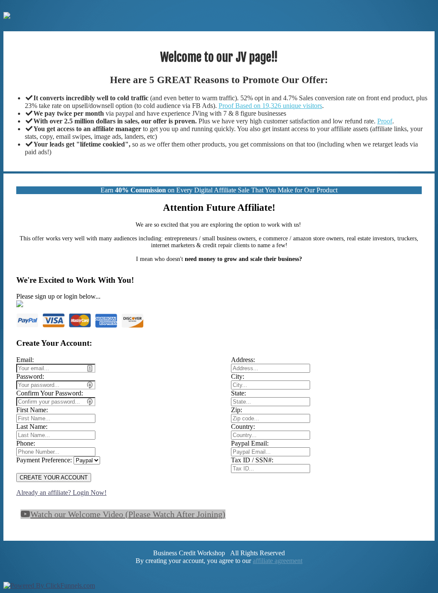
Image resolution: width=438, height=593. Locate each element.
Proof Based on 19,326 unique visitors (270, 105)
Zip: (236, 409)
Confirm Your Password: (49, 393)
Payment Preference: (44, 460)
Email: (25, 359)
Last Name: (31, 426)
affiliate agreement (277, 560)
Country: (243, 426)
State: (238, 393)
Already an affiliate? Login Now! (61, 492)
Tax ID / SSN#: (252, 460)
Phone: (25, 443)
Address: (243, 359)
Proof (384, 121)
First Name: (32, 409)
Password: (30, 376)
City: (237, 376)
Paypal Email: (250, 443)
